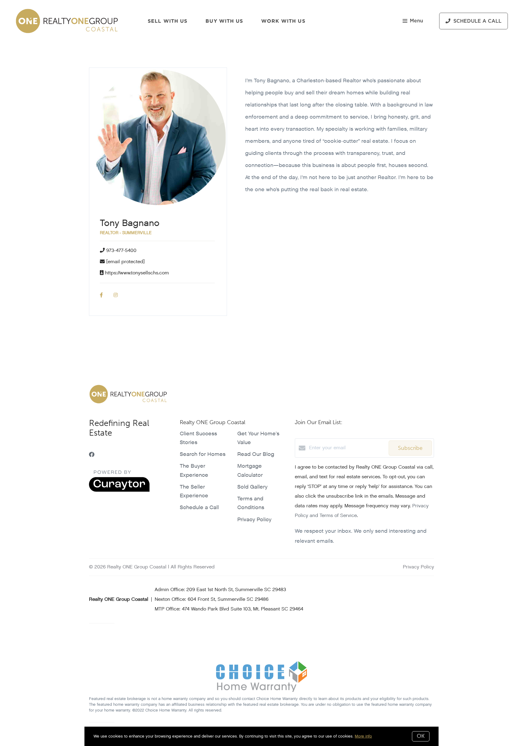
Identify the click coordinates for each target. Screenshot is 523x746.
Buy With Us (224, 21)
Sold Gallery (252, 486)
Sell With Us (167, 21)
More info (363, 736)
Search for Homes (202, 454)
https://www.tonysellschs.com (137, 273)
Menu (416, 20)
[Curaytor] (119, 490)
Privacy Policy (254, 519)
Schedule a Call (199, 507)
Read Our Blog (255, 454)
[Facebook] (91, 454)
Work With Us (283, 21)
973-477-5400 (121, 250)
